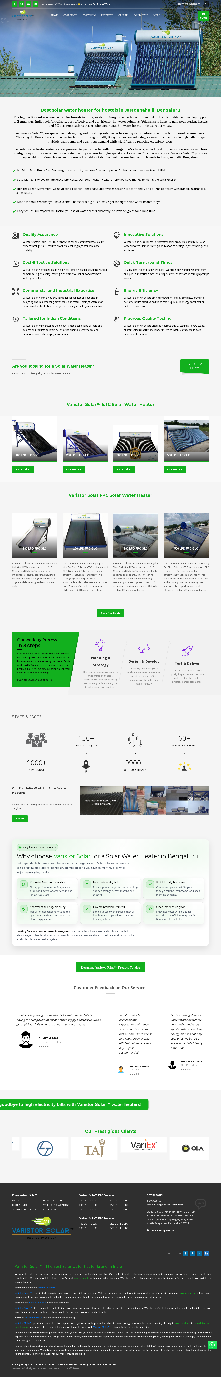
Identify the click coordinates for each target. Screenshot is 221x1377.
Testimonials (37, 1364)
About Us (52, 1364)
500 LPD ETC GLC (119, 1200)
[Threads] (21, 4)
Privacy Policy (19, 1364)
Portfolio (95, 1364)
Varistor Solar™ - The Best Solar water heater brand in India (68, 1266)
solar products (81, 1278)
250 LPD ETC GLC (119, 1204)
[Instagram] (35, 4)
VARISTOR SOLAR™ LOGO (56, 1204)
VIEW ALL (20, 818)
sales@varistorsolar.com (168, 1204)
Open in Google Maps (161, 1230)
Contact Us (109, 1364)
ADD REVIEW (49, 1209)
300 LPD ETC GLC (88, 1204)
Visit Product (23, 469)
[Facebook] (14, 4)
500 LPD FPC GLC (119, 1228)
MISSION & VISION (52, 1200)
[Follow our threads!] (192, 1253)
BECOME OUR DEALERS (24, 1209)
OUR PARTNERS (20, 1204)
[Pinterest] (199, 1253)
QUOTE (203, 15)
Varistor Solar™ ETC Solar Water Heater (111, 404)
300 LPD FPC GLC (88, 1228)
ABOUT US (17, 1200)
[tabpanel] (110, 48)
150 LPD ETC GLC (119, 1209)
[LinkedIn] (28, 4)
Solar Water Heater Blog (74, 1364)
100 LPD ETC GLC (88, 1200)
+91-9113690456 (101, 4)
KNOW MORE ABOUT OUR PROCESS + (35, 680)
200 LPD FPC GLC (119, 1223)
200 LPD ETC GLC (88, 1209)
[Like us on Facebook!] (185, 1253)
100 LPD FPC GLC (88, 1223)
